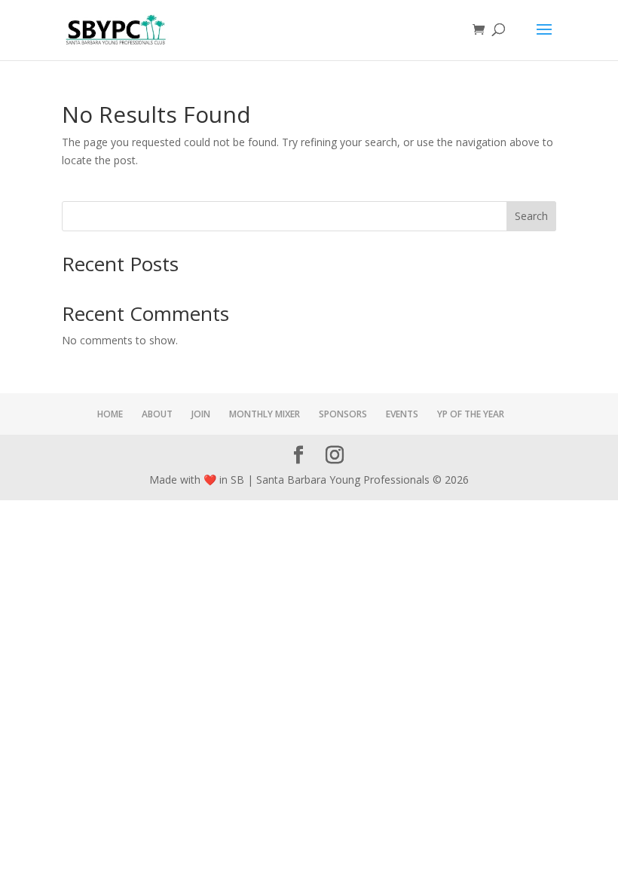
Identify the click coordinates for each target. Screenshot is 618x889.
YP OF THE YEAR (470, 414)
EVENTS (402, 414)
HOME (110, 414)
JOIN (200, 414)
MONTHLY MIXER (264, 414)
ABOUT (157, 414)
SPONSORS (343, 414)
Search (531, 216)
